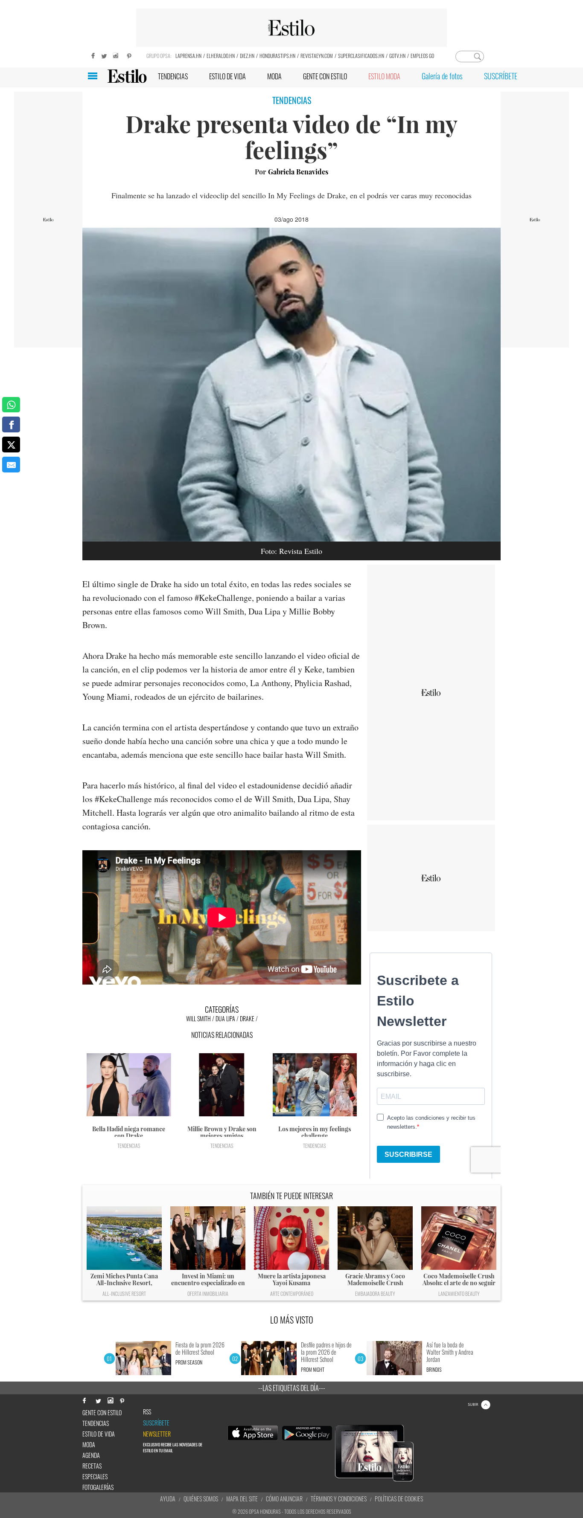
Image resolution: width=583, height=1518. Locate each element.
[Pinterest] (129, 54)
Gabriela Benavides (298, 171)
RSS (147, 1411)
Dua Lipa (225, 1018)
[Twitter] (103, 54)
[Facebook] (91, 54)
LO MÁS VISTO (291, 1319)
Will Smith (198, 1018)
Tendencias (128, 1145)
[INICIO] (127, 76)
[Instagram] (116, 54)
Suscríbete (156, 1423)
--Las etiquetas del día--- (291, 1388)
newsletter (157, 1434)
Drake (247, 1018)
